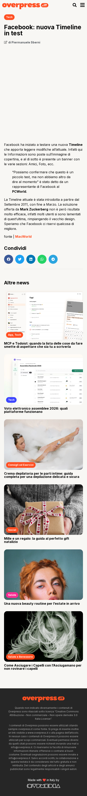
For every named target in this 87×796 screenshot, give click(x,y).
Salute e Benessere (20, 656)
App (10, 334)
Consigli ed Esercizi (21, 464)
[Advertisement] (43, 91)
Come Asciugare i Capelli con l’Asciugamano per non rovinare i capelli (43, 667)
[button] (74, 5)
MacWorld (23, 236)
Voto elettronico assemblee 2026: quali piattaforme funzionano (36, 410)
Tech (9, 17)
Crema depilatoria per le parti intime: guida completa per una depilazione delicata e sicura (41, 475)
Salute (12, 594)
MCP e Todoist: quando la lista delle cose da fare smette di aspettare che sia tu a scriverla (43, 345)
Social (12, 529)
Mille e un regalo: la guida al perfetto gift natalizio (36, 540)
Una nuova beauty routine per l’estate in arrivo (42, 603)
